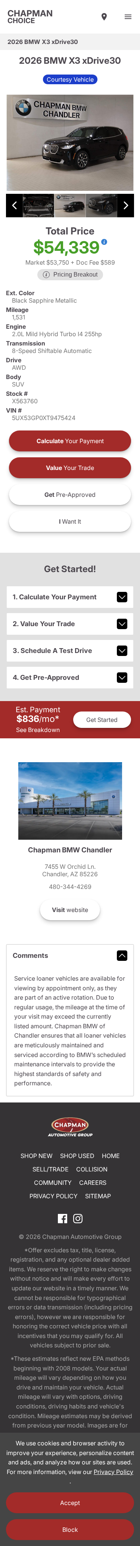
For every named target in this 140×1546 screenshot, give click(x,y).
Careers (92, 1182)
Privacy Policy (53, 1196)
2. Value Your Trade (44, 624)
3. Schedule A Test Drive (52, 650)
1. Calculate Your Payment (55, 597)
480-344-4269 (70, 887)
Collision (92, 1169)
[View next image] (125, 205)
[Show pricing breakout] (104, 242)
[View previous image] (14, 205)
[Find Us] (104, 17)
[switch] (128, 17)
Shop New (37, 1156)
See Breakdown (38, 729)
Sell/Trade (50, 1169)
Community (53, 1182)
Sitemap (98, 1196)
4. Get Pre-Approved (46, 677)
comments (30, 955)
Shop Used (77, 1156)
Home (111, 1156)
